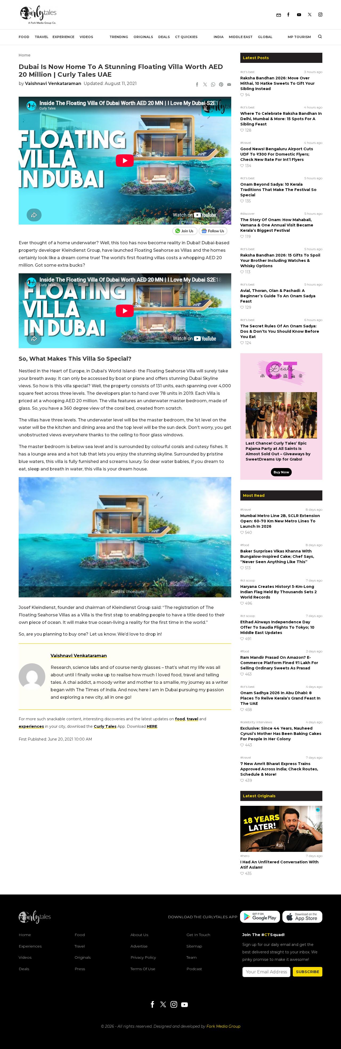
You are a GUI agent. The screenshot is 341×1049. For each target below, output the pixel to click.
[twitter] (205, 85)
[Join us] (185, 231)
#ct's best (247, 72)
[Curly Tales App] (260, 917)
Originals (143, 37)
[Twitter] (310, 15)
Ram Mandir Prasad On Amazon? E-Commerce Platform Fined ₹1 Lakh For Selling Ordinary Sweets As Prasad (279, 662)
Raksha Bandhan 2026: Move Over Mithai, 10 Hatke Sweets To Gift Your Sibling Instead (277, 83)
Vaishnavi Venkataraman (53, 83)
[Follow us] (215, 231)
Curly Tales (105, 726)
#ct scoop (247, 580)
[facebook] (197, 85)
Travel (41, 37)
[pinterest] (221, 85)
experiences (31, 726)
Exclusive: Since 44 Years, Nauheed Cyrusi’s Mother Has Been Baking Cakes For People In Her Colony (280, 733)
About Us (139, 934)
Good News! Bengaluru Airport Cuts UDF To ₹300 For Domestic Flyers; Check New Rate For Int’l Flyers (276, 154)
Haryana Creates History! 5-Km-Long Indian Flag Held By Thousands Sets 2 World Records (278, 592)
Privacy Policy (143, 957)
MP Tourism (299, 37)
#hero (244, 856)
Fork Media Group (223, 1026)
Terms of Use (143, 968)
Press (80, 968)
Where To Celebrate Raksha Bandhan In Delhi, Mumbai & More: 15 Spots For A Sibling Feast (281, 119)
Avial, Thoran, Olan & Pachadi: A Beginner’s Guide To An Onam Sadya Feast (277, 296)
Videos (86, 37)
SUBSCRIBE (307, 971)
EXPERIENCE (63, 37)
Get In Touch (198, 934)
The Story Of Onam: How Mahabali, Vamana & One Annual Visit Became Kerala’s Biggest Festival (276, 225)
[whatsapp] (213, 85)
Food (24, 37)
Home (24, 55)
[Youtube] (299, 15)
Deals (164, 37)
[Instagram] (320, 15)
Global (265, 37)
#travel (245, 143)
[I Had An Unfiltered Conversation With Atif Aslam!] (281, 829)
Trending (118, 37)
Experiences (30, 946)
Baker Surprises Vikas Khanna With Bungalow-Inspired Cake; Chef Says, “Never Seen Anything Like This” (277, 556)
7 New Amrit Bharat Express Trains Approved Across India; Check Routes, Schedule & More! (279, 769)
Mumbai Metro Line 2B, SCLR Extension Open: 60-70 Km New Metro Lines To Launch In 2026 (280, 521)
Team (191, 957)
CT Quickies (186, 37)
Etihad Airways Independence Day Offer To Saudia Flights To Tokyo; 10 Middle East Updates (277, 627)
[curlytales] (35, 922)
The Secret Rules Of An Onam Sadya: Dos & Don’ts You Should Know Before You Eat (279, 331)
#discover (247, 214)
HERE (152, 726)
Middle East (241, 37)
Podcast (194, 968)
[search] (318, 37)
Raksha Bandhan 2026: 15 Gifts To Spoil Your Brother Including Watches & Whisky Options (280, 260)
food (180, 719)
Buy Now (281, 472)
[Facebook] (288, 15)
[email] (229, 85)
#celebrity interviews (256, 722)
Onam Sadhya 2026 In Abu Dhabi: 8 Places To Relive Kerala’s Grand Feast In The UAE (280, 698)
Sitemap (194, 946)
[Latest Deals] (281, 385)
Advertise (139, 946)
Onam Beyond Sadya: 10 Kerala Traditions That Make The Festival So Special (278, 189)
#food (244, 545)
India (219, 37)
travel (192, 719)
